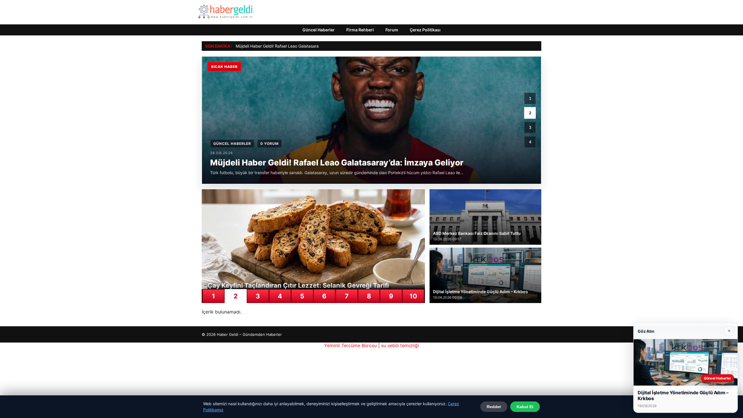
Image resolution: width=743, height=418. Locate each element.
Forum (391, 29)
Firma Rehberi (360, 29)
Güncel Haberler (318, 29)
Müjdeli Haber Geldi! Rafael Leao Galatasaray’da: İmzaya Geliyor (296, 46)
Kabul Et (525, 406)
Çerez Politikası (425, 29)
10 (413, 296)
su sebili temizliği (400, 345)
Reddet (494, 406)
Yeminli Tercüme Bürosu (350, 345)
